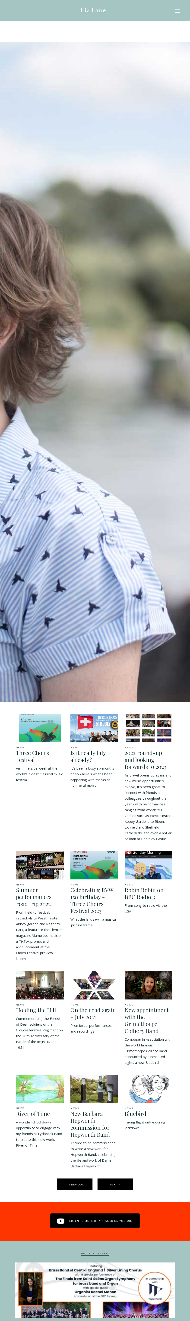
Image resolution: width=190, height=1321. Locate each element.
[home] (93, 10)
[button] (177, 10)
